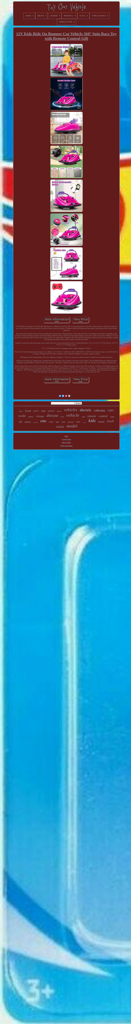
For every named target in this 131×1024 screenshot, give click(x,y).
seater (112, 417)
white (59, 411)
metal (51, 422)
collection (99, 410)
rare (57, 422)
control (103, 416)
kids (92, 420)
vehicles (70, 409)
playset (51, 410)
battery (28, 422)
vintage (40, 416)
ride (43, 421)
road (83, 417)
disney (30, 417)
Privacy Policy (66, 443)
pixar (84, 422)
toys (78, 421)
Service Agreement (66, 446)
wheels (60, 426)
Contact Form (66, 439)
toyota (101, 422)
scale (22, 416)
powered (35, 422)
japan (21, 411)
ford (62, 417)
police (36, 410)
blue (28, 410)
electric (85, 410)
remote (91, 416)
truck (110, 421)
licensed (71, 422)
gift (20, 421)
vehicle (72, 415)
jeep (43, 411)
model (72, 426)
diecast (52, 415)
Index (66, 436)
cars (111, 410)
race (63, 422)
